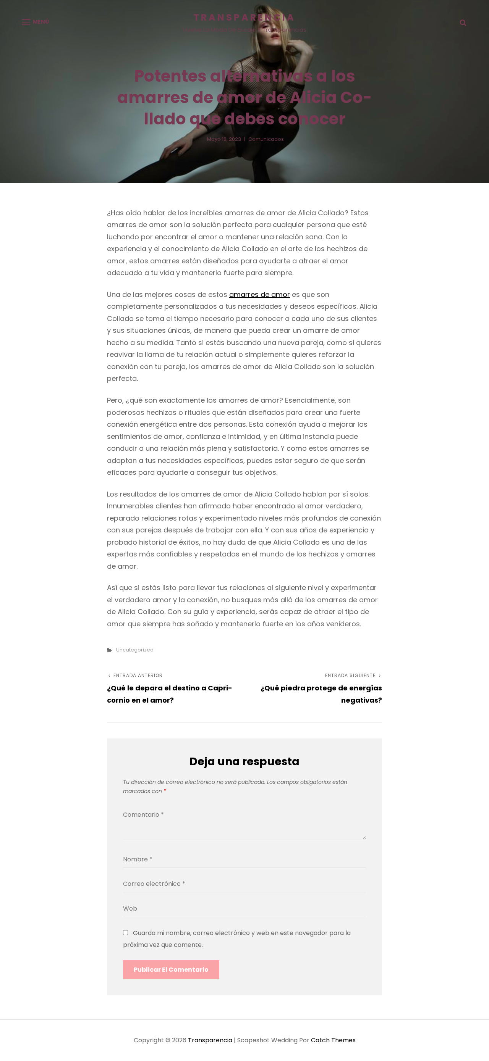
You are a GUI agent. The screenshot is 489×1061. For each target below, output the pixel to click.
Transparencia (244, 17)
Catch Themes (333, 1040)
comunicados (266, 139)
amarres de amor (259, 294)
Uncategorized (135, 649)
